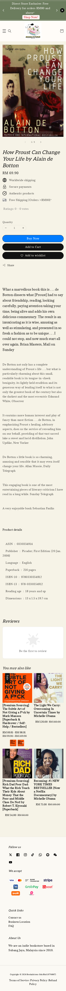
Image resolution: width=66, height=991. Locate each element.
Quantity (8, 222)
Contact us (14, 917)
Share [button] (10, 265)
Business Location (19, 921)
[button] (4, 31)
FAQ (11, 925)
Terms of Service (19, 980)
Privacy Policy (38, 980)
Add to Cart (33, 247)
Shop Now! (31, 17)
